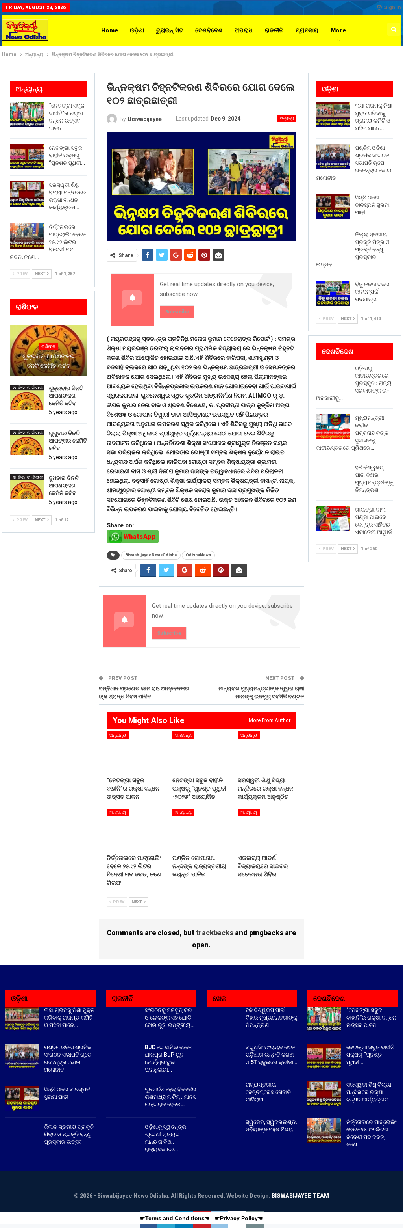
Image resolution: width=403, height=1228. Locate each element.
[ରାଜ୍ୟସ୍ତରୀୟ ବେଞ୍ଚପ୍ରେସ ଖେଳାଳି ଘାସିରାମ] (223, 1093)
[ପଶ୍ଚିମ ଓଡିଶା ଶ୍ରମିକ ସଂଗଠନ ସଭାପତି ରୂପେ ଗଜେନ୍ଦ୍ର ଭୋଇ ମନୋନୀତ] (333, 156)
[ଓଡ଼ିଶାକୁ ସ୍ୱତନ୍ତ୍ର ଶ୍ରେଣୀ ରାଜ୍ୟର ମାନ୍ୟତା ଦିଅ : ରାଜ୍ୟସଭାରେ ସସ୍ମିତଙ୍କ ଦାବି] (123, 1135)
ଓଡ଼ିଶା (137, 30)
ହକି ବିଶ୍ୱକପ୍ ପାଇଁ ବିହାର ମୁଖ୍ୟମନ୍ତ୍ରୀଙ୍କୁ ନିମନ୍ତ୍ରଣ (271, 1017)
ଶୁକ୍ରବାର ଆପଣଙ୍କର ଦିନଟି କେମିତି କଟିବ (48, 361)
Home (109, 30)
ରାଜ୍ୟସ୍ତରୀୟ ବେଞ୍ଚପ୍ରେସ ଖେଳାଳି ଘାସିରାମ (268, 1092)
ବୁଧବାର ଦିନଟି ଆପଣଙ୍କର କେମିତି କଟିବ (64, 485)
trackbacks (214, 932)
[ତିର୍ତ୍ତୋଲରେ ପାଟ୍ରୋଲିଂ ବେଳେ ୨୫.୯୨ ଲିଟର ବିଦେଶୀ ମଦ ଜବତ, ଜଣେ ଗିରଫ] (136, 829)
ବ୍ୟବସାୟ (307, 30)
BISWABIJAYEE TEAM (300, 1196)
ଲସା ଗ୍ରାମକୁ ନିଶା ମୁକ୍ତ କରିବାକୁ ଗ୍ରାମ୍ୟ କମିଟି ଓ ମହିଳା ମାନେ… (69, 1017)
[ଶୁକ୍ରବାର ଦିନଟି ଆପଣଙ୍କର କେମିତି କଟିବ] (27, 397)
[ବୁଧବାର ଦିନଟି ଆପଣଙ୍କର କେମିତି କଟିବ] (27, 487)
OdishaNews (198, 555)
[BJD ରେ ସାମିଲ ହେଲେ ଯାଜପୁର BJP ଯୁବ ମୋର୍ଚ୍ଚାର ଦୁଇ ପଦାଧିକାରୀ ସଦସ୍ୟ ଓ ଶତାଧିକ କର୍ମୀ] (123, 1056)
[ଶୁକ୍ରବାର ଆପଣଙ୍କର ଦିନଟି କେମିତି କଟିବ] (48, 350)
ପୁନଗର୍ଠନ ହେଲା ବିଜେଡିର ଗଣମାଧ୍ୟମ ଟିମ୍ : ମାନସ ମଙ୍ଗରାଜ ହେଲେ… (170, 1096)
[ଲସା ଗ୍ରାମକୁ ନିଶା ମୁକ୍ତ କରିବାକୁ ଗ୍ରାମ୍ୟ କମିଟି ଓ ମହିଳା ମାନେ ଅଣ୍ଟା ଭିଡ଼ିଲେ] (333, 114)
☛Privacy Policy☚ (239, 1218)
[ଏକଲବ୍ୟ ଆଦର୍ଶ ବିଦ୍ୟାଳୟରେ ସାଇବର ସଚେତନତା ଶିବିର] (267, 829)
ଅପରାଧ (244, 30)
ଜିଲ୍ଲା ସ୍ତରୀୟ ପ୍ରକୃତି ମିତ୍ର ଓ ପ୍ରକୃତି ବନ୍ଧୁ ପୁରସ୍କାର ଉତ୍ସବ (69, 1134)
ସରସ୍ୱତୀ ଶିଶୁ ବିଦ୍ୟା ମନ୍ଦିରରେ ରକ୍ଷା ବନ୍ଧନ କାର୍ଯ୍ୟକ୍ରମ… (369, 1092)
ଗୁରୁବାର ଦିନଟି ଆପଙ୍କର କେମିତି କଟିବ (68, 440)
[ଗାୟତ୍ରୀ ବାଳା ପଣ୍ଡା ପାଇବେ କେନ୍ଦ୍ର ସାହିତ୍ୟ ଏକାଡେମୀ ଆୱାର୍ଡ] (333, 518)
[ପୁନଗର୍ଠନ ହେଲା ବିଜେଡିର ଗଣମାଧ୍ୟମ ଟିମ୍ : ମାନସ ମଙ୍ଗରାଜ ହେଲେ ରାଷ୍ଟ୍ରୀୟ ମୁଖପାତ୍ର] (123, 1098)
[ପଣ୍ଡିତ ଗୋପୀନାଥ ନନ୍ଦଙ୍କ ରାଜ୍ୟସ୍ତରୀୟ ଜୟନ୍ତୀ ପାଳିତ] (201, 829)
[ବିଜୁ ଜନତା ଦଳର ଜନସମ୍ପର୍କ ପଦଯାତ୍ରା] (333, 293)
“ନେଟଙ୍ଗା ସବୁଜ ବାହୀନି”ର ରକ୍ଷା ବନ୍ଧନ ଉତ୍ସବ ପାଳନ (371, 1017)
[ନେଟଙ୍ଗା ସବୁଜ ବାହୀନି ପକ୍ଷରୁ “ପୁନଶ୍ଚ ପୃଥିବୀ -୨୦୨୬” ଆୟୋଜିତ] (201, 751)
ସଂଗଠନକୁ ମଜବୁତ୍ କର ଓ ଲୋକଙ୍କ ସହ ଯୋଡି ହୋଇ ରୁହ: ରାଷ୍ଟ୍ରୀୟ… (169, 1017)
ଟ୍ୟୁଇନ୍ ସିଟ (169, 30)
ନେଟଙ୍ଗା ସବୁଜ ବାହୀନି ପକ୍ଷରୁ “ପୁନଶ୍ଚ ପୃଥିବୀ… (67, 155)
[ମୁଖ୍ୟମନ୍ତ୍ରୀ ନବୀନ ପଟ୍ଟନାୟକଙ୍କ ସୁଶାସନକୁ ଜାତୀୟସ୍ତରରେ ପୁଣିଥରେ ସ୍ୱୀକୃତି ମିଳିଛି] (333, 426)
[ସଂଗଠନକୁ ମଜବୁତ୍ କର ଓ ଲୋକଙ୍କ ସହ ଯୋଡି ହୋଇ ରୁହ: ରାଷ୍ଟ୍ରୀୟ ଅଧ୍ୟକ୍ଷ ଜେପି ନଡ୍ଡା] (123, 1019)
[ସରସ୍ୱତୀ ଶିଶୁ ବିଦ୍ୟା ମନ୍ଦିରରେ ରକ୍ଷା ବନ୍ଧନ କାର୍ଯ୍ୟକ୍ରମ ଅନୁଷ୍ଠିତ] (267, 751)
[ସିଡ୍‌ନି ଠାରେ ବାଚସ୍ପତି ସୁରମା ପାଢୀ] (333, 206)
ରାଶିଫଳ (48, 346)
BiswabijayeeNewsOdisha (151, 555)
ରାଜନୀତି (274, 30)
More (338, 30)
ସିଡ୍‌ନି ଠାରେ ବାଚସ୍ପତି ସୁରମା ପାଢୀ (372, 205)
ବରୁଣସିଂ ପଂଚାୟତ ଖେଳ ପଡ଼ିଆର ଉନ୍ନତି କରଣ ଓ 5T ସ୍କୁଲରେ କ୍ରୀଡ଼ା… (271, 1054)
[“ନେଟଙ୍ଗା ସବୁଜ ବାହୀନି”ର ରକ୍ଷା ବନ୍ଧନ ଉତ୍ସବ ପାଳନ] (136, 751)
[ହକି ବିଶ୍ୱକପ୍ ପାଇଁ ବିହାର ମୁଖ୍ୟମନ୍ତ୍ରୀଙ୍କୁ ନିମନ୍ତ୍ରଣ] (333, 476)
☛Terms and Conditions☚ (175, 1218)
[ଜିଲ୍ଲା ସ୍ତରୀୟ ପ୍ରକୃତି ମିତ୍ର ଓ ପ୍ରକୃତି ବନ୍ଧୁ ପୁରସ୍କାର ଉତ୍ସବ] (333, 243)
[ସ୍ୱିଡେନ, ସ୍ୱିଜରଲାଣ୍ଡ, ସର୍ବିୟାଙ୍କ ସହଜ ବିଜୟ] (223, 1131)
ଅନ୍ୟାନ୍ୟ (287, 118)
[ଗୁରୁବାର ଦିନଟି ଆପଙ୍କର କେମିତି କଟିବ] (27, 442)
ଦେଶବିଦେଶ (209, 30)
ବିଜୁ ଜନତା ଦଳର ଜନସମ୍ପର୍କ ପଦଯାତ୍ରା (372, 291)
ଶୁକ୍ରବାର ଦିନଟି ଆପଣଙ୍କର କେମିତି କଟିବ (66, 395)
